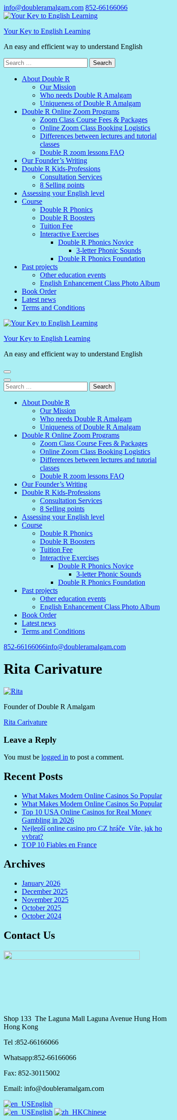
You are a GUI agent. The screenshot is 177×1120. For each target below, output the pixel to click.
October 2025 (41, 908)
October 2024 (41, 916)
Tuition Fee (56, 226)
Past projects (40, 267)
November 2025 (45, 899)
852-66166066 (106, 7)
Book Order (39, 291)
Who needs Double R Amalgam (86, 95)
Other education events (73, 275)
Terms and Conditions (53, 307)
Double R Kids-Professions (61, 169)
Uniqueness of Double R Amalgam (90, 103)
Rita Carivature (25, 722)
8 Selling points (62, 185)
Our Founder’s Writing (54, 160)
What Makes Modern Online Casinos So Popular (92, 795)
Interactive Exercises (69, 234)
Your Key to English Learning (47, 31)
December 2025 (45, 891)
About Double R (46, 79)
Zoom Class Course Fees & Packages (94, 119)
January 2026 (41, 883)
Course (32, 201)
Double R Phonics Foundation (101, 258)
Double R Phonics (66, 209)
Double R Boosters (67, 218)
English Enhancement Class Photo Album (100, 283)
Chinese (94, 1112)
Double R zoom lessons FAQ (82, 152)
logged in (54, 757)
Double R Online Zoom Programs (70, 111)
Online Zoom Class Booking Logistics (95, 128)
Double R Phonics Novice (95, 242)
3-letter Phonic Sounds (108, 250)
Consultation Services (71, 177)
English (42, 1104)
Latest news (39, 299)
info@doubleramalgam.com (44, 7)
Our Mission (58, 87)
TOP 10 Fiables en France (59, 845)
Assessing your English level (63, 193)
